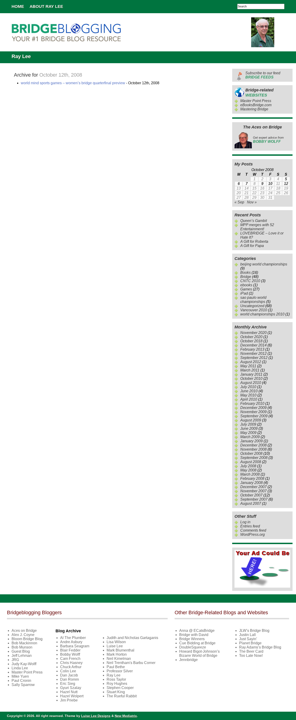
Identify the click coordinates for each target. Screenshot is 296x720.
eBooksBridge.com (255, 105)
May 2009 (248, 433)
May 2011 (248, 366)
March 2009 (250, 437)
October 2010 (251, 378)
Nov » (252, 202)
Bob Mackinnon (24, 643)
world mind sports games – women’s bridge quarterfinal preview (73, 83)
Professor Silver (120, 671)
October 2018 (251, 341)
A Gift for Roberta (254, 241)
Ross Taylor (116, 679)
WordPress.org (252, 534)
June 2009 (249, 428)
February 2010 (252, 403)
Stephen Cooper (120, 688)
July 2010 (248, 387)
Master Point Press (255, 101)
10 (270, 184)
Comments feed (253, 530)
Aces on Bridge (24, 631)
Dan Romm (69, 679)
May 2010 (248, 395)
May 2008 (248, 470)
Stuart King (116, 692)
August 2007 (250, 503)
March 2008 (250, 474)
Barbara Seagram (74, 646)
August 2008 (250, 462)
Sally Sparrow (23, 685)
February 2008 (252, 478)
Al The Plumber (73, 638)
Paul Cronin (21, 681)
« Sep (239, 202)
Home (18, 6)
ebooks (246, 285)
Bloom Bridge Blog (27, 639)
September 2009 (254, 416)
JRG (15, 660)
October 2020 (251, 337)
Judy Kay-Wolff (24, 664)
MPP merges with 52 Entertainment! (257, 227)
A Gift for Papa (252, 246)
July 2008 (248, 466)
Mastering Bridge (254, 109)
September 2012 (254, 358)
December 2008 (253, 445)
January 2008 (251, 483)
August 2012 (250, 362)
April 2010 (248, 399)
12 (286, 184)
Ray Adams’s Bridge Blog (260, 647)
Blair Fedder (70, 650)
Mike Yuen (20, 676)
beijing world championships (263, 264)
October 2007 (251, 495)
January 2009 (251, 441)
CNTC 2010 (250, 281)
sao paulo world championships (253, 300)
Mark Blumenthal (120, 650)
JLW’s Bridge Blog (254, 631)
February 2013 (252, 349)
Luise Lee (115, 646)
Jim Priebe (69, 700)
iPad (244, 293)
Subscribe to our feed (262, 75)
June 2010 (249, 391)
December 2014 (253, 345)
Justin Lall (247, 635)
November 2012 (253, 353)
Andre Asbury (71, 642)
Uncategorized (252, 306)
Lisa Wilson (116, 642)
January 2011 (251, 374)
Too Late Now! (251, 656)
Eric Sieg (67, 684)
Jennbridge (188, 660)
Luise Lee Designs (96, 716)
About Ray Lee (46, 6)
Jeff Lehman (22, 656)
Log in (245, 522)
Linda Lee (20, 668)
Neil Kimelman (119, 659)
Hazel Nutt (68, 692)
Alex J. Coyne (23, 635)
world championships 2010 (262, 314)
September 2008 (254, 458)
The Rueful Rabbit (122, 696)
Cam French (70, 659)
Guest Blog (21, 651)
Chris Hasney (71, 663)
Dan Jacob (69, 675)
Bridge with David (193, 635)
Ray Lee (113, 675)
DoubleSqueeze (192, 647)
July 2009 (248, 424)
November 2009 (253, 412)
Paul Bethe (116, 667)
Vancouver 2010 (253, 310)
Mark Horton (117, 654)
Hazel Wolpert (71, 696)
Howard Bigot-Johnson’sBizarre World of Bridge (199, 653)
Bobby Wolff (70, 654)
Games (246, 289)
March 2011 (249, 370)
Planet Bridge (250, 643)
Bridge (245, 277)
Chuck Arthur (70, 667)
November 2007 (253, 491)
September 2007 (254, 499)
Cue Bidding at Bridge (197, 643)
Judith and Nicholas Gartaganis (132, 638)
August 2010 (250, 383)
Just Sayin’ (248, 639)
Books (245, 272)
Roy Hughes (117, 684)
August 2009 (250, 420)
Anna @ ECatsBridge (197, 631)
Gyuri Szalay (70, 688)
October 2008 (251, 453)
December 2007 (253, 487)
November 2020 (253, 333)
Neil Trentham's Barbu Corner (131, 663)
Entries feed (250, 526)
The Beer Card (251, 651)
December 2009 (253, 408)
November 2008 (253, 449)
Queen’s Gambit (253, 221)
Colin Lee (68, 671)
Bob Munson (22, 647)
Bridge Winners (192, 639)
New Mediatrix (126, 716)
